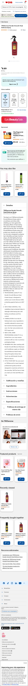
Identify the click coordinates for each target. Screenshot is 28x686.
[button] (21, 110)
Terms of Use (15, 684)
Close (25, 663)
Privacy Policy (6, 684)
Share (24, 30)
